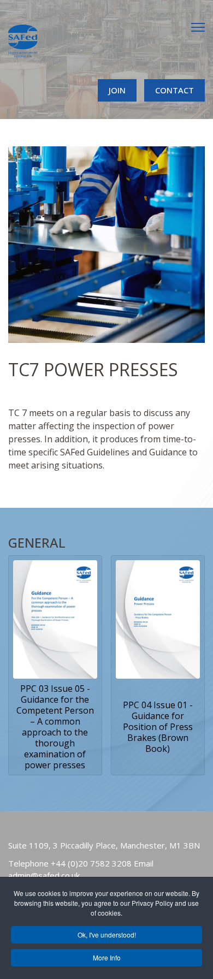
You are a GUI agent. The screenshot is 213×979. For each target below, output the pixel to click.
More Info (107, 957)
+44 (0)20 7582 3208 (91, 863)
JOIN (117, 90)
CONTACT (174, 90)
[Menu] (198, 27)
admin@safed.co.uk (44, 875)
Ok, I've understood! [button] (107, 934)
